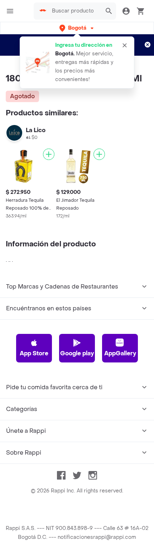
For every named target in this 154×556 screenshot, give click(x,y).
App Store (34, 353)
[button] (77, 28)
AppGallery (120, 353)
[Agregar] (48, 154)
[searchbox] (75, 11)
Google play (77, 353)
